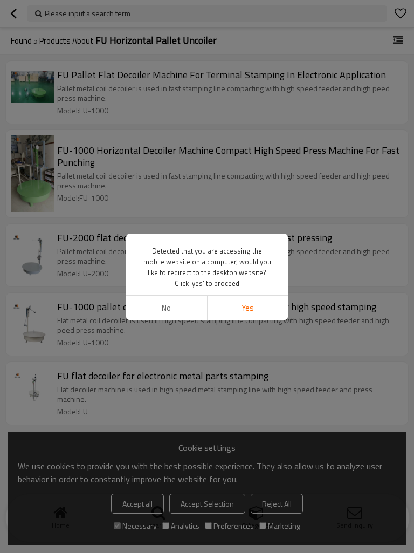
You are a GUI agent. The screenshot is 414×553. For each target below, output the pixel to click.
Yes (248, 308)
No (166, 308)
